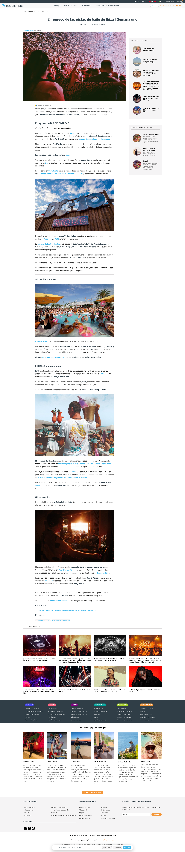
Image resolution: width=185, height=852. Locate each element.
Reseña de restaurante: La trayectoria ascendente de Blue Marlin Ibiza (151, 73)
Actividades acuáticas (124, 711)
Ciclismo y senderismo (124, 720)
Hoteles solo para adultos (56, 714)
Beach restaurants (100, 720)
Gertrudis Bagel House (151, 134)
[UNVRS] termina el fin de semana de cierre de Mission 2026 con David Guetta (39, 659)
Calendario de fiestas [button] (172, 6)
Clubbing (104, 807)
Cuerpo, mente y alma (124, 717)
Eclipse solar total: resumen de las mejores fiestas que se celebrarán (66, 610)
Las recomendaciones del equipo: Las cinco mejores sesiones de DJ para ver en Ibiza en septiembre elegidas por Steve (75, 660)
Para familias (121, 709)
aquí (68, 155)
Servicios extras (76, 720)
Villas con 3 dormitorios (79, 711)
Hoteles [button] (66, 6)
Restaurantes (105, 810)
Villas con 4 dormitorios (79, 714)
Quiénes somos (28, 810)
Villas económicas (77, 709)
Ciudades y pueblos (146, 709)
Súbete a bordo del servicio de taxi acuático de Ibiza (150, 61)
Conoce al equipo (29, 807)
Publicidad (26, 813)
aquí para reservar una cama (54, 357)
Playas (142, 711)
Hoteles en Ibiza (84, 807)
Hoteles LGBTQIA (53, 709)
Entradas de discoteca (61, 620)
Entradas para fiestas (32, 714)
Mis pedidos (170, 1)
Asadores (97, 714)
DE (157, 1)
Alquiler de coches (146, 714)
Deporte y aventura (123, 714)
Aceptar (127, 847)
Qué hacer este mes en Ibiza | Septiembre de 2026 (151, 110)
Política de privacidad (58, 807)
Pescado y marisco (100, 711)
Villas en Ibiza (83, 810)
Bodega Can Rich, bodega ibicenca (149, 149)
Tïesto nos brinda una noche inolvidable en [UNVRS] (151, 98)
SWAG (37, 485)
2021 (38, 11)
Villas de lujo (75, 717)
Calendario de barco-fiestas (34, 711)
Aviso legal (27, 815)
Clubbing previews (43, 620)
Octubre (45, 11)
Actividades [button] (100, 6)
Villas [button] (75, 6)
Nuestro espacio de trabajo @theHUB (63, 815)
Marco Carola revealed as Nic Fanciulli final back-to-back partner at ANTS (110, 659)
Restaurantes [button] (86, 6)
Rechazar (117, 847)
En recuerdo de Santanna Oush (148, 49)
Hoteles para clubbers (55, 711)
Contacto (54, 813)
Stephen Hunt (28, 30)
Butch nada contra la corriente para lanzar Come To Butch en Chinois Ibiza (109, 690)
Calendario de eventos (147, 717)
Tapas (96, 717)
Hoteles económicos (54, 720)
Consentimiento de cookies (60, 810)
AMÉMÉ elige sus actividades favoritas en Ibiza (144, 690)
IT (162, 1)
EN (152, 1)
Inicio (25, 11)
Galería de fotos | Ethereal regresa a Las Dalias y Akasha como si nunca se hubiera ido (38, 691)
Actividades (104, 813)
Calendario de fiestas (32, 709)
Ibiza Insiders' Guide (31, 720)
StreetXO (146, 161)
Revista (136, 1)
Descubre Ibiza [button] (113, 6)
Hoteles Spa (52, 717)
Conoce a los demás (92, 792)
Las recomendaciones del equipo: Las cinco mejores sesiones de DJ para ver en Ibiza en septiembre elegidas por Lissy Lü (151, 86)
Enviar (156, 814)
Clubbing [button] (56, 6)
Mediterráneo (98, 709)
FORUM (144, 1)
